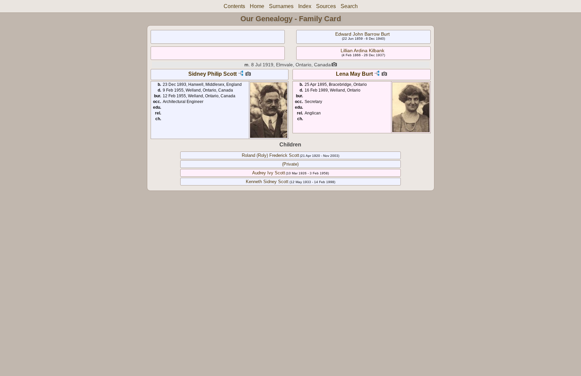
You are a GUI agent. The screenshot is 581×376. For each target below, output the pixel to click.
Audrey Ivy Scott (268, 172)
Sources (326, 6)
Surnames (281, 6)
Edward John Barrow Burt (362, 34)
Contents (234, 6)
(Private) (290, 164)
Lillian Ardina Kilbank (362, 50)
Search (349, 6)
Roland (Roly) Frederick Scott (270, 155)
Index (304, 6)
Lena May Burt (354, 74)
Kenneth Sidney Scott (267, 181)
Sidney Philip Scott (212, 74)
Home (257, 6)
